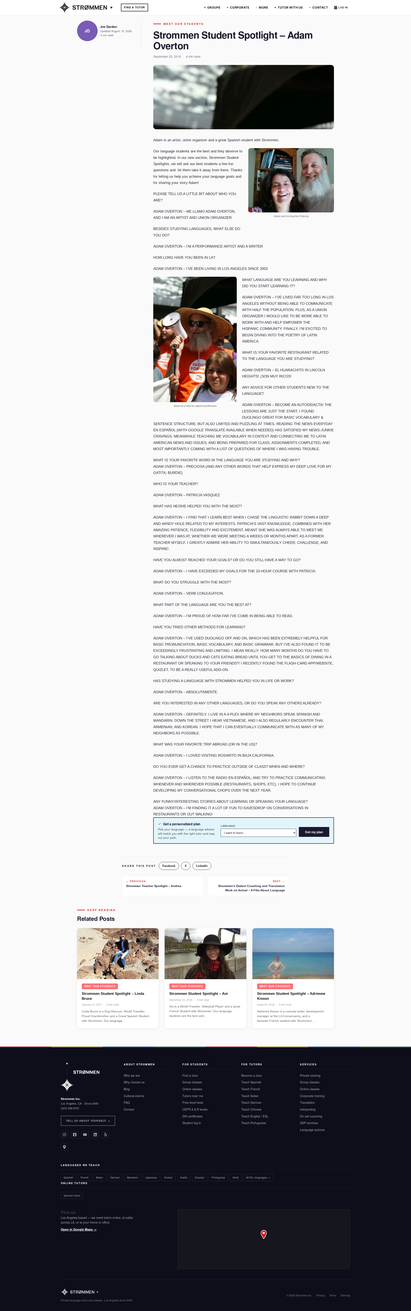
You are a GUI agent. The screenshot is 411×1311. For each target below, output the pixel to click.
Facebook (168, 865)
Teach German (251, 1102)
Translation (307, 1102)
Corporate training (312, 1096)
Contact (320, 7)
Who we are (132, 1075)
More (263, 7)
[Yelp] (105, 1134)
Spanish (68, 1177)
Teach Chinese (251, 1109)
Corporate (240, 7)
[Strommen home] (96, 1292)
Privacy (320, 1295)
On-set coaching (311, 1116)
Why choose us (134, 1082)
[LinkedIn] (95, 1134)
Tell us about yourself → (88, 1121)
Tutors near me (192, 1096)
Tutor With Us (290, 7)
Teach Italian (250, 1096)
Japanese (151, 1177)
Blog (127, 1089)
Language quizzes (312, 1130)
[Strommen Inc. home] (80, 1076)
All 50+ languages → (258, 1177)
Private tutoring (310, 1075)
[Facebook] (74, 1134)
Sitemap (345, 1295)
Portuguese (218, 1177)
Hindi (235, 1177)
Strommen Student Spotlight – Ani (198, 994)
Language (228, 826)
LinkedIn (202, 865)
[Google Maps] (64, 1147)
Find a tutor (190, 1075)
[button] (263, 1239)
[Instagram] (64, 1134)
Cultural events (134, 1096)
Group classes (192, 1082)
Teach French (250, 1089)
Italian (99, 1177)
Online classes (192, 1089)
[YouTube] (85, 1134)
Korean (168, 1177)
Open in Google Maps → (79, 1229)
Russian (199, 1177)
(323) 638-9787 (70, 1108)
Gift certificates (192, 1116)
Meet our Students (184, 24)
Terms (332, 1295)
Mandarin (132, 1177)
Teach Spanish (251, 1082)
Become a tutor (251, 1075)
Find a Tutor (134, 7)
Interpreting (308, 1109)
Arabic (184, 1177)
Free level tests (192, 1102)
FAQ (127, 1102)
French (84, 1177)
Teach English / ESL (254, 1116)
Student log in (191, 1123)
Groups (213, 7)
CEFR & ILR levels (194, 1109)
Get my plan (314, 832)
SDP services (309, 1123)
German (115, 1177)
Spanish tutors (72, 1195)
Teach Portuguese (253, 1123)
